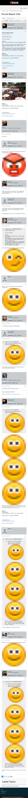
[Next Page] (18, 20)
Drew (3, 127)
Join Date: (10, 28)
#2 (25, 80)
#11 (25, 386)
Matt (9, 633)
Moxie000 (10, 218)
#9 (25, 323)
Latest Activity (10, 18)
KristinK (10, 316)
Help (2, 789)
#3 (25, 134)
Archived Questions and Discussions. (16, 10)
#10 (25, 338)
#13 (25, 536)
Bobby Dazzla (11, 199)
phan (9, 142)
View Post (17, 341)
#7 (25, 226)
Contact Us (3, 791)
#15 (25, 678)
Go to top (3, 793)
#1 (25, 31)
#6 (25, 206)
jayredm (10, 181)
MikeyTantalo (11, 24)
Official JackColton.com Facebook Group (11, 394)
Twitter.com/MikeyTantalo (7, 65)
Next (11, 776)
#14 (25, 640)
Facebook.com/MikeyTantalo (8, 63)
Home (3, 10)
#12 (25, 407)
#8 (25, 284)
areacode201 (11, 331)
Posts (3, 18)
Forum (7, 10)
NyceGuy (4, 379)
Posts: (18, 28)
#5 (25, 189)
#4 (25, 149)
